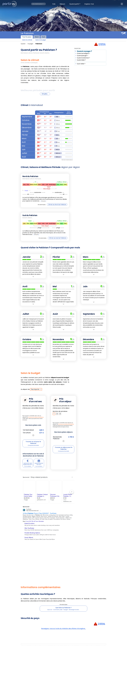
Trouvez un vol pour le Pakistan (33, 442)
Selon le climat (27, 40)
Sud (43, 37)
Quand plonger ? (82, 55)
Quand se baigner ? (83, 53)
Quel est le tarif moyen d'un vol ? (27, 463)
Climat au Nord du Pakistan (57, 205)
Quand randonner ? (83, 58)
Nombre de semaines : (60, 411)
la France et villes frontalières (36, 417)
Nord (36, 37)
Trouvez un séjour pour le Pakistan (63, 448)
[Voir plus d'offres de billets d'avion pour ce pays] (33, 435)
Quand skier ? (81, 60)
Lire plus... (45, 94)
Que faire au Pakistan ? (63, 608)
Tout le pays (26, 37)
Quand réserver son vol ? (39, 463)
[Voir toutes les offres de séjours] (63, 441)
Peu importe (35, 389)
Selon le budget (40, 40)
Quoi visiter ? (81, 64)
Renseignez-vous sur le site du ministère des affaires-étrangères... (63, 629)
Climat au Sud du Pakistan (57, 238)
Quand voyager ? (84, 51)
